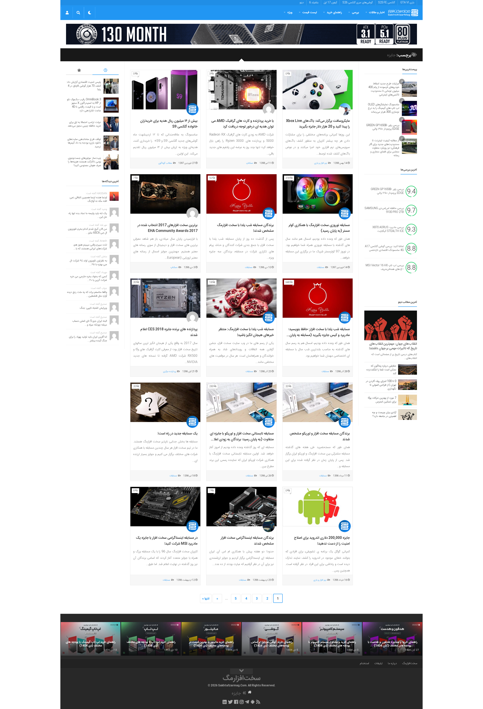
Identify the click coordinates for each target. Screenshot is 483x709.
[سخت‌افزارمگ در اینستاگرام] (242, 702)
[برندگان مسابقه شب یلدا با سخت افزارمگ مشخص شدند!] (241, 194)
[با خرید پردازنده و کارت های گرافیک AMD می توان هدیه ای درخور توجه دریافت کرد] (241, 90)
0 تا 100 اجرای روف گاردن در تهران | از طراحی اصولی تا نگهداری (381, 385)
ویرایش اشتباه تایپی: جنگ (93, 308)
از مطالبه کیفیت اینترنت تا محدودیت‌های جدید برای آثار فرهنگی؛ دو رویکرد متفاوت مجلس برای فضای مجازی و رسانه (384, 148)
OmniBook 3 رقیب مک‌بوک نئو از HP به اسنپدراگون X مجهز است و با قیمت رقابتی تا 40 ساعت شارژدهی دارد (84, 105)
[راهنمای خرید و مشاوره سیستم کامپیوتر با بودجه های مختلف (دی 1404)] (332, 639)
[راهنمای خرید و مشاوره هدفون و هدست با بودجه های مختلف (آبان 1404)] (392, 639)
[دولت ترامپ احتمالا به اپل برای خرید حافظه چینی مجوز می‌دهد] (111, 124)
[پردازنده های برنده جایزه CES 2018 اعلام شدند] (165, 298)
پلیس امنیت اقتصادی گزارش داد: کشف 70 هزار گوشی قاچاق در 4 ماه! (83, 86)
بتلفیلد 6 (313, 2)
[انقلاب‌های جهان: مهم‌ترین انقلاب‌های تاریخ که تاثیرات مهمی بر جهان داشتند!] (390, 325)
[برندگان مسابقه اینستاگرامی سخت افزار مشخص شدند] (241, 506)
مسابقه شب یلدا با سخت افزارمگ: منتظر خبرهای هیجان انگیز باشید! (246, 332)
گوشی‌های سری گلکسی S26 (357, 2)
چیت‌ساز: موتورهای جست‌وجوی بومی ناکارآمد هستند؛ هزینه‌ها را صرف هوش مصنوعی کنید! (84, 162)
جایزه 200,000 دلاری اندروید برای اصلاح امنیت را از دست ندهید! (322, 541)
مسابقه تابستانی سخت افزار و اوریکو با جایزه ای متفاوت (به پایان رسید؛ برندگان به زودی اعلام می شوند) (242, 439)
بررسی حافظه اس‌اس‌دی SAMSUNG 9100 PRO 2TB (384, 210)
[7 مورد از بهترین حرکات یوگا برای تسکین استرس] (407, 400)
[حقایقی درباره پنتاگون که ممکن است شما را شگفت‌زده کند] (407, 369)
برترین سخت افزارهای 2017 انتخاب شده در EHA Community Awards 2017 (168, 228)
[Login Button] (67, 12)
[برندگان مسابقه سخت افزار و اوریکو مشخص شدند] (318, 402)
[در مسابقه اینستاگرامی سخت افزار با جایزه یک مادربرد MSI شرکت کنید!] (165, 506)
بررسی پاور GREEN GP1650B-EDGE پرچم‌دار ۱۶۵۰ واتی (382, 127)
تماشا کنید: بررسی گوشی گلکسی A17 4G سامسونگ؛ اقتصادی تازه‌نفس (384, 248)
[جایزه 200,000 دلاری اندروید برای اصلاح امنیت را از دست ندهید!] (318, 506)
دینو (302, 2)
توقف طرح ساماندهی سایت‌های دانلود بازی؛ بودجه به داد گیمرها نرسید (84, 143)
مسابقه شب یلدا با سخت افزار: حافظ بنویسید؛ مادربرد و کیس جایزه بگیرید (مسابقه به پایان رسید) (319, 335)
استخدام (364, 663)
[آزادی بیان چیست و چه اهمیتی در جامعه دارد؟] (407, 414)
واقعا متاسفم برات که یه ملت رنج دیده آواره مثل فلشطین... (87, 294)
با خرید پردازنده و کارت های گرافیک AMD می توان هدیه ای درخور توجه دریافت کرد (242, 124)
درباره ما (392, 663)
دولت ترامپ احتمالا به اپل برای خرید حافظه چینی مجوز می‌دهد (84, 124)
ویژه (289, 12)
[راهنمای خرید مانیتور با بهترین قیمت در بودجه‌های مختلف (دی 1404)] (211, 639)
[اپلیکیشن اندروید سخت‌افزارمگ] (253, 702)
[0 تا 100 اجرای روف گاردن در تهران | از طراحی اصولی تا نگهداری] (407, 384)
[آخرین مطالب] (105, 71)
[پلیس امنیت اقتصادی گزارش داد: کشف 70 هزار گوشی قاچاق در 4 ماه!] (111, 86)
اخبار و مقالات (377, 12)
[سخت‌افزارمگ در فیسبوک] (236, 702)
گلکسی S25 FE (386, 2)
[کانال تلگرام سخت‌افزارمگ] (247, 702)
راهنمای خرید (334, 12)
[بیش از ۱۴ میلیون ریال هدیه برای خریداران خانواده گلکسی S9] (165, 90)
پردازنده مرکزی (169, 371)
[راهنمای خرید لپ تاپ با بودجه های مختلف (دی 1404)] (151, 639)
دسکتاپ (249, 163)
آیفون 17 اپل (330, 2)
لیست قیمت (309, 12)
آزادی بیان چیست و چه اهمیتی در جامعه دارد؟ (384, 414)
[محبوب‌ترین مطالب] (79, 71)
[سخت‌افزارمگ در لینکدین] (225, 702)
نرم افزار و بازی (320, 163)
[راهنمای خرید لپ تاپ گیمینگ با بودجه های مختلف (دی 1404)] (90, 639)
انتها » (205, 598)
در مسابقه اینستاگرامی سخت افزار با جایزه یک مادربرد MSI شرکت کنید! (167, 541)
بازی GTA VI (407, 2)
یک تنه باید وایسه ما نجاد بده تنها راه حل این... (87, 215)
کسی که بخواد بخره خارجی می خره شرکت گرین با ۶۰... (88, 278)
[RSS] (258, 702)
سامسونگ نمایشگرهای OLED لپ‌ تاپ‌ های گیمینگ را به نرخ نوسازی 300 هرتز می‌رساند (383, 108)
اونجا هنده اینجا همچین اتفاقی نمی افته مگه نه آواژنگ (88, 199)
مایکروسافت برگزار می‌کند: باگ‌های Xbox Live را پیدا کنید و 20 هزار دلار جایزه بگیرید (318, 124)
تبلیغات (378, 663)
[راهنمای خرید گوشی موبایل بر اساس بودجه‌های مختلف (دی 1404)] (271, 639)
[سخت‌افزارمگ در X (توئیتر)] (230, 702)
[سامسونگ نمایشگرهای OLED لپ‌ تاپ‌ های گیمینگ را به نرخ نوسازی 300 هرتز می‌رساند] (409, 108)
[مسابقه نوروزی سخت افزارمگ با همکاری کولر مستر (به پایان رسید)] (318, 194)
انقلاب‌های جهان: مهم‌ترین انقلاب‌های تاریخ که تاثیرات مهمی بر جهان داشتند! (393, 346)
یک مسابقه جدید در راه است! (178, 434)
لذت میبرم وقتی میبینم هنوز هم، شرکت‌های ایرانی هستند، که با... (90, 247)
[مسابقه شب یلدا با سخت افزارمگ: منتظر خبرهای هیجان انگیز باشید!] (241, 298)
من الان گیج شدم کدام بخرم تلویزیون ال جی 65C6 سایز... (87, 231)
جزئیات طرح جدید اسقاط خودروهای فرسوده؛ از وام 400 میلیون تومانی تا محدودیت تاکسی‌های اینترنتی (383, 89)
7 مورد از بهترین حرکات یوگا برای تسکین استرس (382, 400)
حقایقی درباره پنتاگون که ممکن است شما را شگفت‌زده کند (381, 370)
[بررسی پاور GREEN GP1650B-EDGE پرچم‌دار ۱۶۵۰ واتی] (409, 127)
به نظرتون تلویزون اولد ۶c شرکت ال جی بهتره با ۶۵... (88, 263)
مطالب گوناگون (165, 163)
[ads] (241, 34)
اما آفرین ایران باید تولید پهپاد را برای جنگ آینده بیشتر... (88, 339)
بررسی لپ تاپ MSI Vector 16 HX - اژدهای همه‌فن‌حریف (385, 267)
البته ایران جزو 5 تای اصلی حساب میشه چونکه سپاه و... (89, 323)
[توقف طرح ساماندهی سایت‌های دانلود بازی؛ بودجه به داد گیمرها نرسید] (111, 143)
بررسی (355, 12)
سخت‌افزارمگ (409, 663)
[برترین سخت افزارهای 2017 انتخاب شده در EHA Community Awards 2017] (165, 194)
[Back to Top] (241, 671)
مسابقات (320, 267)
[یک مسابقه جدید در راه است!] (165, 402)
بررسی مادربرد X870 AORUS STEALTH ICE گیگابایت (388, 229)
